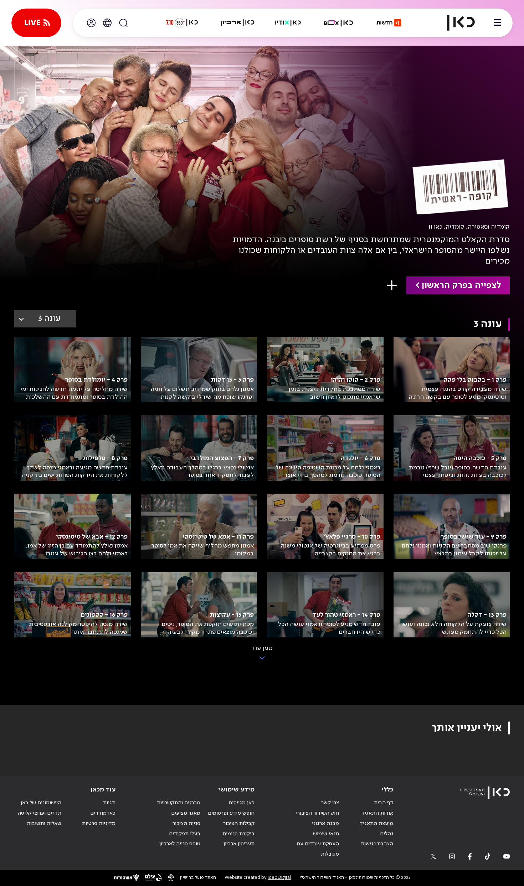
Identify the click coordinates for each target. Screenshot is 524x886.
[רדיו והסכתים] (288, 23)
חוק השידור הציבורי (317, 813)
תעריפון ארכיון (239, 844)
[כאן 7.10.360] (181, 23)
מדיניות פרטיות (98, 823)
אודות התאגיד (377, 813)
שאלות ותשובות (44, 823)
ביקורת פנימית (238, 834)
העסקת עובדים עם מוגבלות (318, 849)
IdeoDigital (279, 877)
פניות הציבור (186, 823)
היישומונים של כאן (41, 803)
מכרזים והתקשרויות (178, 803)
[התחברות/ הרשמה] (91, 23)
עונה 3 (49, 318)
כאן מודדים (102, 813)
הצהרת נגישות (377, 844)
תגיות (109, 803)
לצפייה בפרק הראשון (461, 285)
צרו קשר (330, 803)
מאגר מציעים (185, 813)
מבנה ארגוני (325, 823)
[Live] (36, 23)
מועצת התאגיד (376, 823)
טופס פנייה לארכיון (179, 844)
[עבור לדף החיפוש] (123, 23)
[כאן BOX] (338, 23)
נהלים (386, 834)
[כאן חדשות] (389, 23)
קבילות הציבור (239, 823)
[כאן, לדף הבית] (455, 23)
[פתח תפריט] (497, 23)
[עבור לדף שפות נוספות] (107, 23)
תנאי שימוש (326, 834)
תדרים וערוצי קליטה (39, 813)
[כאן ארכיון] (237, 23)
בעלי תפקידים (184, 834)
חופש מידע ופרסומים (231, 813)
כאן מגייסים (241, 803)
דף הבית (383, 803)
